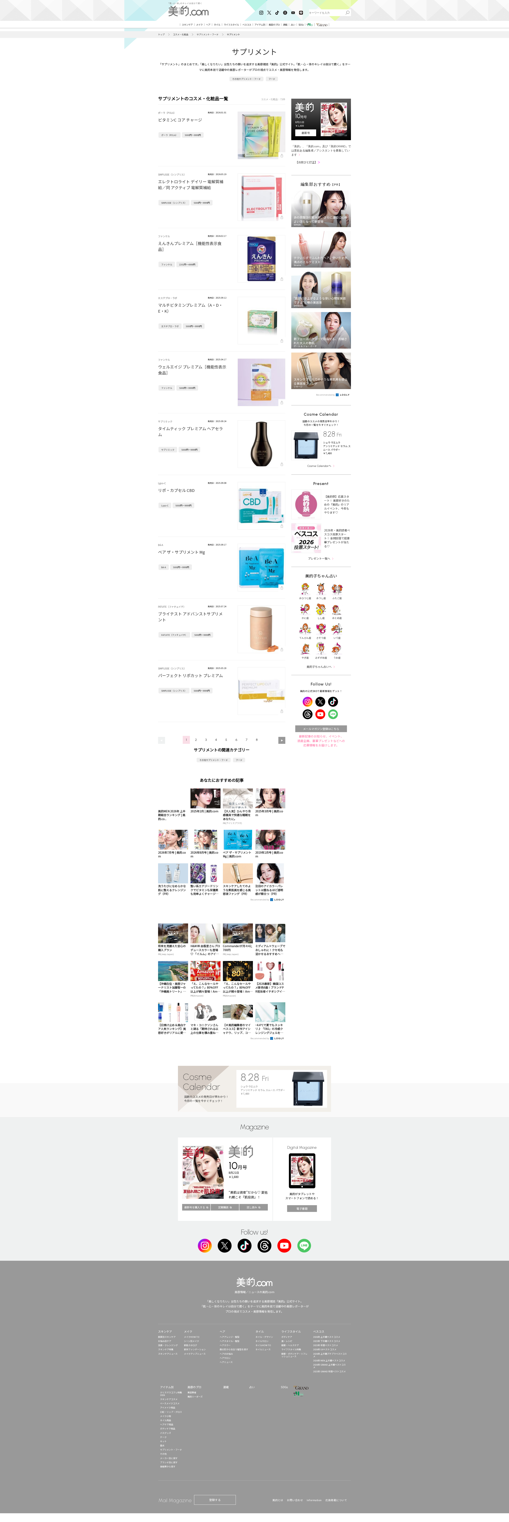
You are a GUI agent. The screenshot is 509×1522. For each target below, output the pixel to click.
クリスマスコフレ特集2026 (171, 1394)
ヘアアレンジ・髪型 (229, 1336)
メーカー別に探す (169, 1458)
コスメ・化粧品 (180, 34)
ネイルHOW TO (263, 1345)
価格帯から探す (167, 1466)
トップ (161, 34)
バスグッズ (165, 1432)
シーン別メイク (191, 1341)
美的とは (277, 1500)
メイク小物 (165, 1416)
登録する (215, 1500)
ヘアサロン (225, 1357)
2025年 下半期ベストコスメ (326, 1341)
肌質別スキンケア (167, 1336)
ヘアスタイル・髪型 (229, 1341)
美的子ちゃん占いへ (319, 667)
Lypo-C (164, 505)
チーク (163, 1437)
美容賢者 (191, 1392)
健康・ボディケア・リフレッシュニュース (294, 1355)
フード (272, 78)
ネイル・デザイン (264, 1336)
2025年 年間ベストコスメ (325, 1345)
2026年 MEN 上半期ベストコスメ (329, 1360)
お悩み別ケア (164, 1341)
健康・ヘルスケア (290, 1345)
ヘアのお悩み (226, 1353)
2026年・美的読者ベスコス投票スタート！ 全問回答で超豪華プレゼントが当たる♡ (337, 538)
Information (314, 1500)
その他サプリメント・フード (246, 78)
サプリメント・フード (208, 34)
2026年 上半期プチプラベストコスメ (330, 1355)
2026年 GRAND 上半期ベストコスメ (329, 1366)
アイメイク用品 (167, 1407)
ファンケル (166, 264)
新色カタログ (190, 1345)
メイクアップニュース (195, 1353)
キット (163, 1441)
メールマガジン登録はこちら (321, 729)
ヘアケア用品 (166, 1424)
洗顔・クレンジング (168, 1345)
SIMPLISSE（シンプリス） (174, 202)
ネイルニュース (263, 1349)
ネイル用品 (165, 1420)
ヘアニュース (226, 1362)
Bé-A (163, 567)
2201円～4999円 (187, 264)
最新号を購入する (194, 1207)
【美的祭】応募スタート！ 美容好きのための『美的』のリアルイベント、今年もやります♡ (337, 504)
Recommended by (260, 899)
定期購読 (223, 1207)
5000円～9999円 (193, 135)
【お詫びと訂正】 (307, 162)
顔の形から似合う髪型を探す (234, 1349)
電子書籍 (302, 1209)
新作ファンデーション (195, 1349)
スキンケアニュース (168, 1353)
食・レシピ (286, 1341)
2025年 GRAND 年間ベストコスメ (329, 1371)
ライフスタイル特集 (291, 1349)
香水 (162, 1445)
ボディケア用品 (167, 1428)
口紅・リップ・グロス (171, 1411)
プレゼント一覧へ (319, 558)
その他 (163, 1453)
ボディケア (286, 1336)
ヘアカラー (225, 1345)
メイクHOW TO (191, 1336)
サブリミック (167, 449)
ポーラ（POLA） (169, 135)
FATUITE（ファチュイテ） (174, 634)
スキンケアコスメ (169, 1399)
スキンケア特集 (165, 1349)
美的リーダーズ (195, 1396)
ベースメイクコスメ (170, 1403)
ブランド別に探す (169, 1462)
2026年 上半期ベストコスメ (326, 1336)
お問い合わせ (295, 1500)
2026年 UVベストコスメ (324, 1349)
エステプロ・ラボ (170, 326)
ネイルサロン (262, 1341)
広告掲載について (336, 1500)
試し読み (252, 1207)
